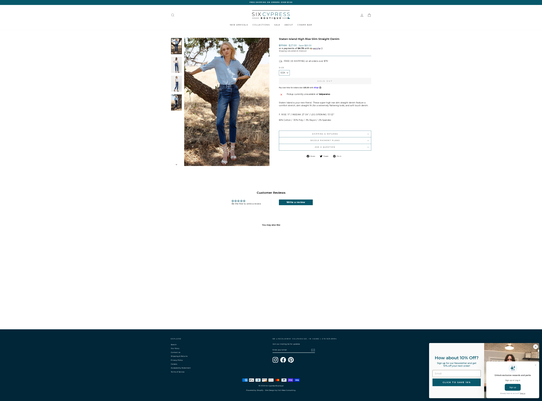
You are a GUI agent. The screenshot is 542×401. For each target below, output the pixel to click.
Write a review (296, 202)
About (289, 25)
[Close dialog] (535, 346)
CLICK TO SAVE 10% (457, 382)
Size (281, 68)
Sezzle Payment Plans (325, 140)
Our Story (175, 348)
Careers (174, 364)
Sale (277, 25)
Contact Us (175, 352)
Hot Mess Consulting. (287, 390)
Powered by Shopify (254, 390)
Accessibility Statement (181, 368)
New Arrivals (239, 25)
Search (174, 344)
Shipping (283, 51)
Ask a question (325, 147)
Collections (261, 25)
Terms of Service (177, 372)
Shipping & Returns (325, 134)
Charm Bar (304, 25)
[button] (325, 48)
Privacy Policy (177, 360)
